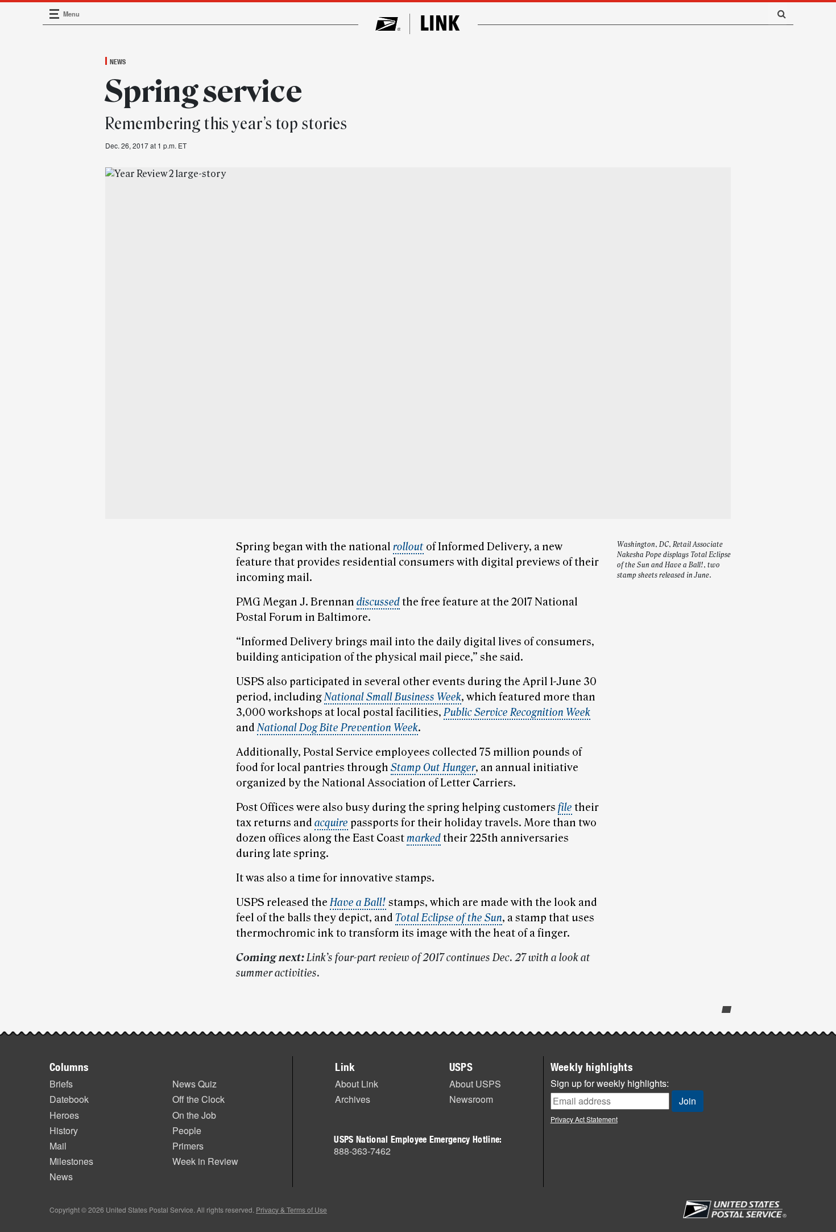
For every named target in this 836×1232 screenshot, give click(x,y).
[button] (777, 13)
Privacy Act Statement (584, 1119)
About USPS (475, 1083)
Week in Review (205, 1161)
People (186, 1130)
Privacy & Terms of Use (291, 1209)
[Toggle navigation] (54, 14)
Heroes (64, 1115)
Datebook (69, 1099)
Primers (188, 1145)
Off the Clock (198, 1099)
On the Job (194, 1115)
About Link (356, 1083)
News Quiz (194, 1083)
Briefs (61, 1083)
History (63, 1130)
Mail (58, 1145)
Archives (352, 1099)
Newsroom (471, 1099)
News (118, 61)
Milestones (71, 1161)
